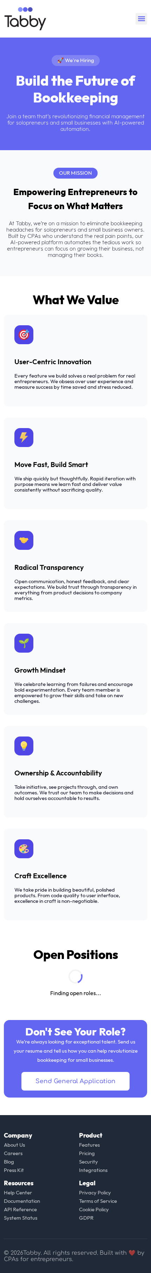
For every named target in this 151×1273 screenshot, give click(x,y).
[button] (141, 19)
